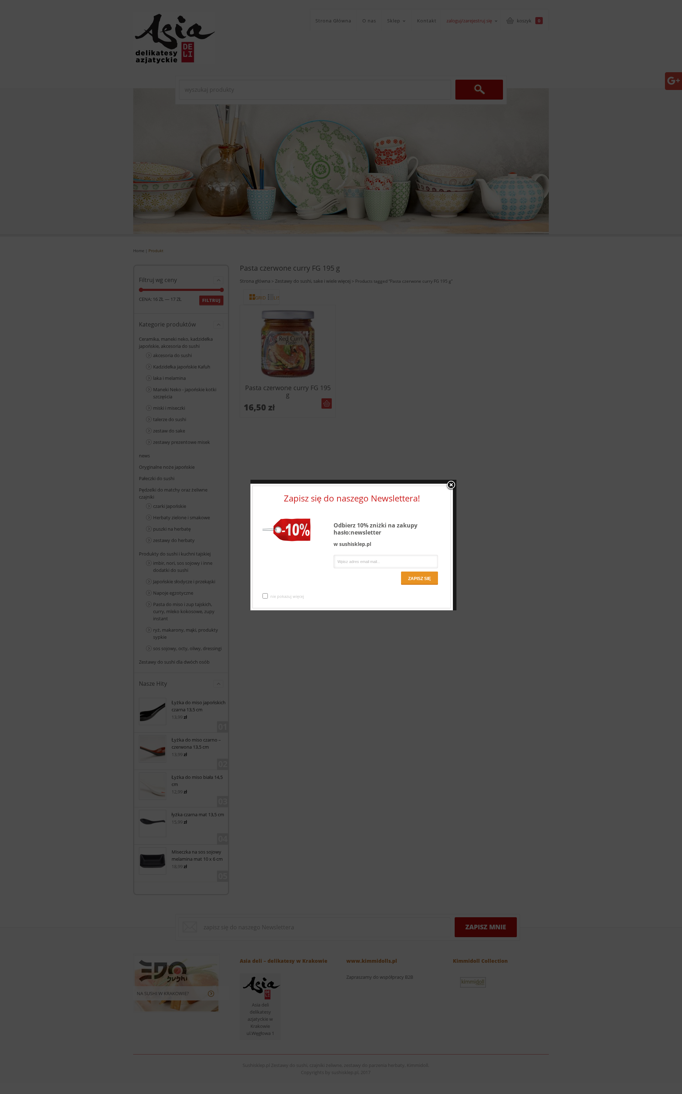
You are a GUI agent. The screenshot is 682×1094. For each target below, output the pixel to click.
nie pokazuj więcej (287, 596)
